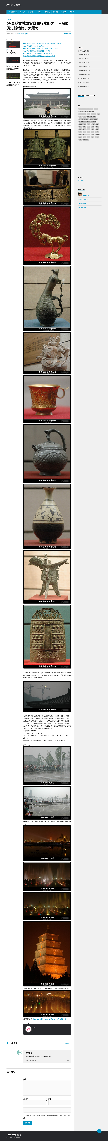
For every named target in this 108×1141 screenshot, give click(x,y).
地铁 (80, 126)
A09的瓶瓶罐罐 (12, 12)
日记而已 (55, 12)
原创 (97, 124)
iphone (81, 111)
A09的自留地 (13, 4)
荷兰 (84, 137)
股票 (80, 137)
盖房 (93, 134)
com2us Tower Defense (85, 108)
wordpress (82, 124)
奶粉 (97, 126)
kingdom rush (89, 111)
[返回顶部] (99, 1131)
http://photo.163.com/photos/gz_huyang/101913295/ (50, 1019)
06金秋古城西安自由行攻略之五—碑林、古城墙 (38, 53)
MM (88, 114)
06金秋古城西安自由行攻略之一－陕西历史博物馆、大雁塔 (42, 43)
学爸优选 (80, 180)
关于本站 (72, 12)
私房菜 (97, 134)
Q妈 (84, 116)
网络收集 (30, 12)
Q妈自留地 (83, 78)
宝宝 (89, 129)
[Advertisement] (88, 29)
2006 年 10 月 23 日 (23, 34)
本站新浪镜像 (82, 203)
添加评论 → (68, 1043)
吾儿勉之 (82, 82)
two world (93, 119)
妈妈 (80, 129)
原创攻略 (84, 58)
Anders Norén (12, 1137)
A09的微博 (85, 195)
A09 (15, 34)
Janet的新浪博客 (83, 199)
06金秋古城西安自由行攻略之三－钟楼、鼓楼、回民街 (40, 48)
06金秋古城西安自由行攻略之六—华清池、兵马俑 (39, 56)
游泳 (97, 131)
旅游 (80, 131)
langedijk (82, 114)
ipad (96, 108)
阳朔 (80, 139)
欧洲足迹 (39, 12)
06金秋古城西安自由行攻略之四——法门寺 (36, 51)
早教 (84, 131)
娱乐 (84, 129)
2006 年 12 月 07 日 (31, 1060)
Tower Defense (91, 116)
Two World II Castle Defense (87, 121)
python (93, 114)
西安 (89, 137)
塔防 (84, 126)
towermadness (83, 119)
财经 (93, 137)
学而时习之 (83, 86)
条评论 (25, 1079)
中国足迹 (47, 12)
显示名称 (26, 1099)
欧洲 (93, 131)
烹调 (80, 134)
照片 (84, 134)
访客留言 (64, 12)
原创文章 (22, 12)
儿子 (93, 124)
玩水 (89, 134)
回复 (68, 1060)
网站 (46, 1099)
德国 (93, 129)
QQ (99, 114)
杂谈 (89, 131)
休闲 (89, 124)
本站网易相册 (82, 207)
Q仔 (80, 116)
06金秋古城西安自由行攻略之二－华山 (35, 46)
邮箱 (49, 1099)
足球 (97, 137)
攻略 (97, 129)
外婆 (89, 126)
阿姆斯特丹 (85, 139)
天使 (93, 126)
